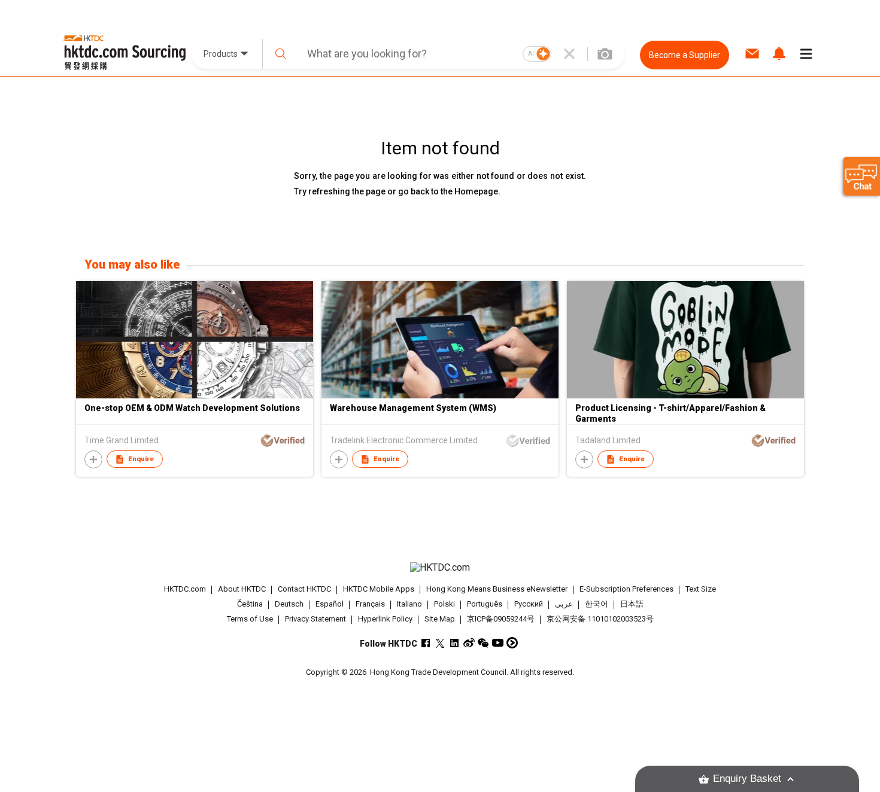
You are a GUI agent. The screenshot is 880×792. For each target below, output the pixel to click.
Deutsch (289, 603)
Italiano (409, 603)
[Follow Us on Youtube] (497, 642)
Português (484, 603)
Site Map (439, 618)
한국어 (596, 603)
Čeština (250, 603)
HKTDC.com (185, 588)
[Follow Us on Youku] (512, 642)
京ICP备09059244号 (501, 618)
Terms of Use (250, 618)
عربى (564, 603)
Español (329, 603)
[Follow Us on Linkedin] (454, 642)
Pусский (528, 603)
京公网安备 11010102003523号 (600, 618)
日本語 (632, 603)
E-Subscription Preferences (626, 588)
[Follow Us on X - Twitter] (440, 642)
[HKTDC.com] (440, 567)
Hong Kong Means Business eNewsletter (497, 588)
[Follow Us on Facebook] (426, 642)
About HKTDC (242, 588)
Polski (444, 603)
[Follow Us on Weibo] (469, 642)
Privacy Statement (315, 618)
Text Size (700, 588)
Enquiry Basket (747, 778)
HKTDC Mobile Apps (378, 588)
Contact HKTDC (304, 588)
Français (370, 603)
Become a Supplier (684, 55)
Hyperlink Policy (385, 618)
